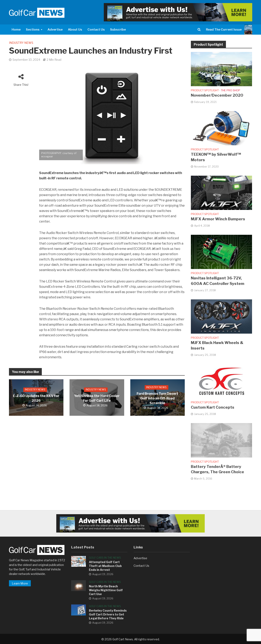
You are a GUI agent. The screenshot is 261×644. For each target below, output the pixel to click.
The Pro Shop (230, 90)
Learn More (20, 583)
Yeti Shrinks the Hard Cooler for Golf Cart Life (96, 398)
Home (16, 29)
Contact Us (96, 29)
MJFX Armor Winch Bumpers (218, 219)
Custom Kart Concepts (212, 407)
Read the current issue (224, 29)
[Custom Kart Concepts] (221, 381)
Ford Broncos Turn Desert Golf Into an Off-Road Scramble (157, 398)
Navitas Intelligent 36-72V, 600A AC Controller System (217, 281)
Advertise (55, 29)
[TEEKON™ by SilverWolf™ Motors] (221, 128)
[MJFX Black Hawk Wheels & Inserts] (221, 316)
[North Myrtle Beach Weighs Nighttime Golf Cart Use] (78, 585)
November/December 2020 (217, 95)
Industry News (21, 42)
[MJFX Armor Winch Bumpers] (221, 192)
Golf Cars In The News (105, 557)
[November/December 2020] (221, 69)
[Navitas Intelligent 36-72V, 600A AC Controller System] (221, 252)
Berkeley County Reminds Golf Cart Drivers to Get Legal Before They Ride (108, 614)
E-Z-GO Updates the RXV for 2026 (36, 398)
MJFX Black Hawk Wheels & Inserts (217, 345)
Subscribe (118, 29)
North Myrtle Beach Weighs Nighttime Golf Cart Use (106, 590)
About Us (75, 29)
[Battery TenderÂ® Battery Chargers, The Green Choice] (221, 440)
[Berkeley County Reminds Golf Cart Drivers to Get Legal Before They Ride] (78, 610)
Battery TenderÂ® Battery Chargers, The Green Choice (217, 469)
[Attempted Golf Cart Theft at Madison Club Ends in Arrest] (78, 561)
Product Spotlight (205, 90)
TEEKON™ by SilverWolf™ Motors (216, 157)
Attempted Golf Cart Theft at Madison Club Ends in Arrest (105, 565)
